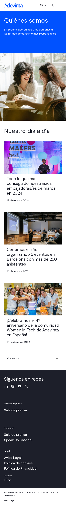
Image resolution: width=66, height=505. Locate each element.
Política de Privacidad (20, 468)
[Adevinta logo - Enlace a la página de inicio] (13, 5)
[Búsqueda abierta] (52, 5)
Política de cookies (18, 463)
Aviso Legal (12, 457)
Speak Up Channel (18, 440)
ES (44, 6)
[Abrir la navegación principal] (58, 5)
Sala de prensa (15, 410)
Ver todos (13, 358)
